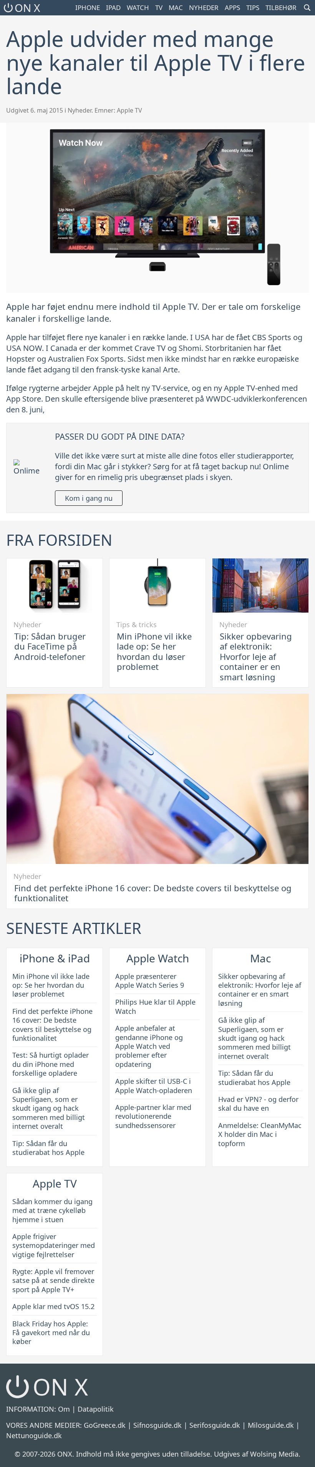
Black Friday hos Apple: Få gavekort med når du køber (51, 1332)
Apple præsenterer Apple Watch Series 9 (149, 981)
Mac (176, 7)
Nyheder (204, 7)
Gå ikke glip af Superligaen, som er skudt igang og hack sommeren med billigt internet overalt (48, 1108)
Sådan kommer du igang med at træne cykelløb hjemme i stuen (52, 1210)
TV (158, 7)
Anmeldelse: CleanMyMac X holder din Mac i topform (260, 1134)
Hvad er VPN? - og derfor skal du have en (258, 1104)
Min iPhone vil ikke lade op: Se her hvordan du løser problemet (154, 651)
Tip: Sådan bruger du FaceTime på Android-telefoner (50, 646)
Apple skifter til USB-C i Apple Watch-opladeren (153, 1086)
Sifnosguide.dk (157, 1425)
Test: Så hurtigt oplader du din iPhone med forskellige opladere (50, 1064)
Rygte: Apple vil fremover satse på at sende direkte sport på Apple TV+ (53, 1280)
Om (64, 1409)
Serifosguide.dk (214, 1425)
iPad (113, 7)
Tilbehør (281, 7)
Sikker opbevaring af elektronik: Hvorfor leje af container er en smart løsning (256, 656)
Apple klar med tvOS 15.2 (53, 1306)
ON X (27, 7)
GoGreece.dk (105, 1425)
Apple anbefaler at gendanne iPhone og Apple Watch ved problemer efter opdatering (149, 1046)
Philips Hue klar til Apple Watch (155, 1006)
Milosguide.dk (271, 1425)
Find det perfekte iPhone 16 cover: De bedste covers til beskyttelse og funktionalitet (153, 893)
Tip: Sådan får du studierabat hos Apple (48, 1148)
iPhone (87, 7)
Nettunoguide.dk (34, 1435)
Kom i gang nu (89, 498)
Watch (138, 7)
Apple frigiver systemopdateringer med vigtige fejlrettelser (53, 1245)
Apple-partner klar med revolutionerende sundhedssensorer (153, 1116)
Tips (252, 7)
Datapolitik (96, 1409)
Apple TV (129, 110)
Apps (232, 7)
